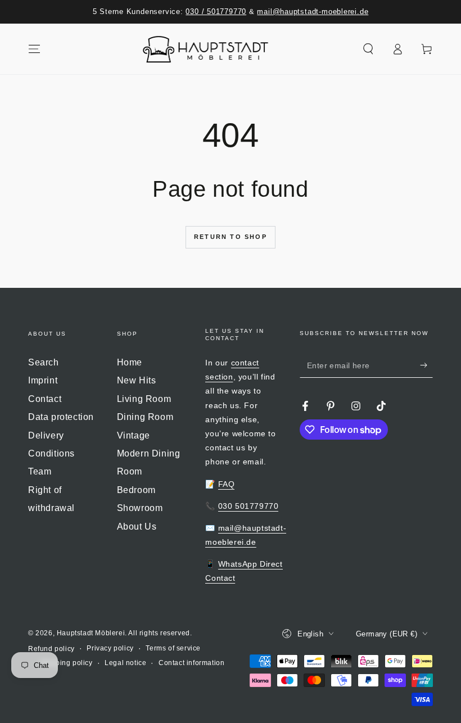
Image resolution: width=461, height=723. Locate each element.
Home (129, 362)
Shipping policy (66, 663)
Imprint (42, 380)
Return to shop (230, 236)
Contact (44, 399)
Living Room (144, 399)
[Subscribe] (426, 365)
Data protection (61, 417)
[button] (368, 49)
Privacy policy (110, 648)
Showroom (140, 508)
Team (39, 471)
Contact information (191, 663)
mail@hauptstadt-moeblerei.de (312, 11)
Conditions (51, 453)
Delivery (46, 435)
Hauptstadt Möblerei (91, 633)
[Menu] (34, 49)
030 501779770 (248, 505)
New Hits (136, 380)
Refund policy (51, 649)
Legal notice (125, 663)
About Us (137, 526)
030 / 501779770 (216, 11)
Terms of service (173, 648)
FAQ (226, 484)
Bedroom (136, 490)
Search (43, 362)
